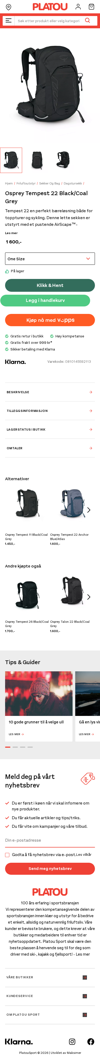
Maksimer (74, 1053)
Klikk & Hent (50, 285)
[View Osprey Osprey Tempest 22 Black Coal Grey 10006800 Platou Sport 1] (11, 160)
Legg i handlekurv (45, 300)
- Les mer (81, 954)
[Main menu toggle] (8, 21)
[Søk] (87, 21)
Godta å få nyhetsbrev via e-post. (51, 854)
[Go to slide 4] (30, 747)
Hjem (9, 183)
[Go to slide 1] (7, 747)
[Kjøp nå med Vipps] (50, 320)
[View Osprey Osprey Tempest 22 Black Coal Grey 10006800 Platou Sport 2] (37, 160)
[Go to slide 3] (22, 747)
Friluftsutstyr (26, 183)
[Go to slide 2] (15, 747)
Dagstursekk (73, 183)
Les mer (11, 233)
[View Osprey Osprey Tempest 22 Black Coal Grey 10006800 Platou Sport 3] (63, 160)
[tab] (50, 392)
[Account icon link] (78, 6)
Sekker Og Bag (49, 183)
